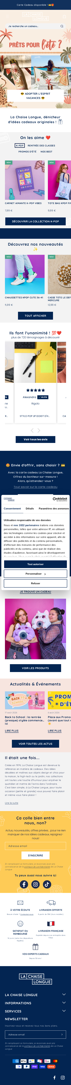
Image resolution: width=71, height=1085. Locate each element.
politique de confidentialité (37, 866)
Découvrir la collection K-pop (35, 221)
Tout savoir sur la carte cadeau (35, 487)
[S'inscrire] (62, 1034)
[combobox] (35, 26)
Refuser (35, 583)
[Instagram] (35, 884)
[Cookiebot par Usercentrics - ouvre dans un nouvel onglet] (52, 499)
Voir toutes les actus (35, 743)
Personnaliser (34, 573)
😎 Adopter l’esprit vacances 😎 (35, 96)
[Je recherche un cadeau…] (62, 26)
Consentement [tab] (12, 508)
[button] (7, 16)
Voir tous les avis (35, 439)
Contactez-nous (27, 914)
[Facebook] (24, 884)
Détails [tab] (30, 508)
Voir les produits (35, 668)
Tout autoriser (35, 564)
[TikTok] (47, 884)
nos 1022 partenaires (26, 525)
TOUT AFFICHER (35, 315)
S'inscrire (35, 855)
